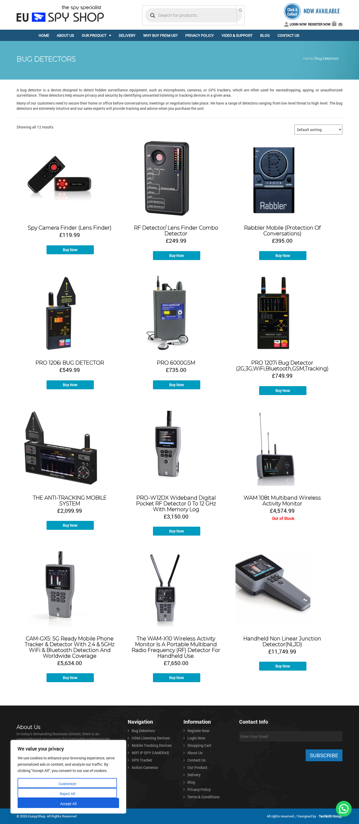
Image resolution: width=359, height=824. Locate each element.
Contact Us (288, 35)
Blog (265, 35)
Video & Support (237, 35)
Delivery (127, 35)
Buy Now (70, 249)
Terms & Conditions (203, 796)
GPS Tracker (142, 760)
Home (44, 35)
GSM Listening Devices (151, 737)
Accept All (68, 803)
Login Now (298, 24)
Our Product (94, 35)
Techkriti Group (330, 816)
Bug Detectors (143, 730)
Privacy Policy (199, 35)
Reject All (67, 793)
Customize (67, 783)
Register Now (319, 24)
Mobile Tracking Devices (152, 745)
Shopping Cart (199, 745)
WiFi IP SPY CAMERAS (150, 752)
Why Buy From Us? (160, 35)
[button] (344, 809)
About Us (65, 35)
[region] (68, 776)
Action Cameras (145, 767)
